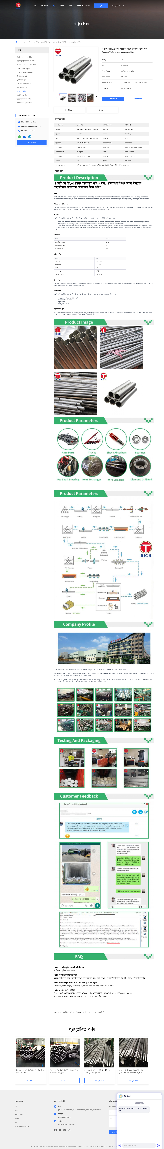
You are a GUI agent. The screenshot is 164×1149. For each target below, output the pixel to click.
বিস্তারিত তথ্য (69, 110)
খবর (16, 1122)
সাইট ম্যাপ (42, 1146)
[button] (19, 1058)
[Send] (158, 1145)
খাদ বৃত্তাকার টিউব (62, 1012)
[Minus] (158, 1096)
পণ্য (54, 5)
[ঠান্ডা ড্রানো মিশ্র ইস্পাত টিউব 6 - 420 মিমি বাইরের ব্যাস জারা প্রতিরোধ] (99, 1053)
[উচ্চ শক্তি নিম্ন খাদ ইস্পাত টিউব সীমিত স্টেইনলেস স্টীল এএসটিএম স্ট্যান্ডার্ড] (65, 1053)
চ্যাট (101, 5)
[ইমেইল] (24, 136)
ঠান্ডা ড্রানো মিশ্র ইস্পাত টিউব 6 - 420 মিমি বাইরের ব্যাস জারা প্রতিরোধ (97, 1071)
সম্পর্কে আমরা (44, 5)
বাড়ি (35, 5)
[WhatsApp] (19, 136)
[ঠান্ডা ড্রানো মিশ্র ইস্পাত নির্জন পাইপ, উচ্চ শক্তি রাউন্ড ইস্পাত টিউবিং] (30, 1053)
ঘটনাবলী (62, 5)
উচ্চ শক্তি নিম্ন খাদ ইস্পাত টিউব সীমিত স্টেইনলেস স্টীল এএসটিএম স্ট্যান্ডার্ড (64, 1071)
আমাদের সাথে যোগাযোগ (83, 5)
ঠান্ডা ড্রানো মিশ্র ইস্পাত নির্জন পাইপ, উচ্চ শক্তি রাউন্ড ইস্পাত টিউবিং (30, 1071)
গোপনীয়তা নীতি (34, 1146)
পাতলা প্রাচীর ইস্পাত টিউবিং (97, 1012)
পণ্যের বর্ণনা (102, 110)
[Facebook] (59, 1131)
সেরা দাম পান (113, 99)
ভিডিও (70, 5)
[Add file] (119, 1145)
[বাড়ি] (18, 5)
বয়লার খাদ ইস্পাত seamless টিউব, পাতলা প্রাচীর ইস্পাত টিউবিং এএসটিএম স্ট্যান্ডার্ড (131, 1071)
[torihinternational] (30, 136)
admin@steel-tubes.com (30, 126)
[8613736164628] (64, 1131)
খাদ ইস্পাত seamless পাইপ (78, 1012)
